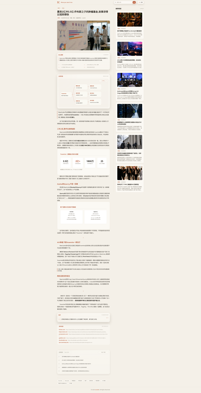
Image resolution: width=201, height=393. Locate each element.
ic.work (97, 389)
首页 (59, 8)
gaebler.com (62, 338)
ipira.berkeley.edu (64, 342)
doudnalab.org (63, 340)
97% (103, 80)
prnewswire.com (63, 334)
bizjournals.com (63, 332)
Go (134, 2)
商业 (63, 8)
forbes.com (62, 329)
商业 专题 (103, 352)
